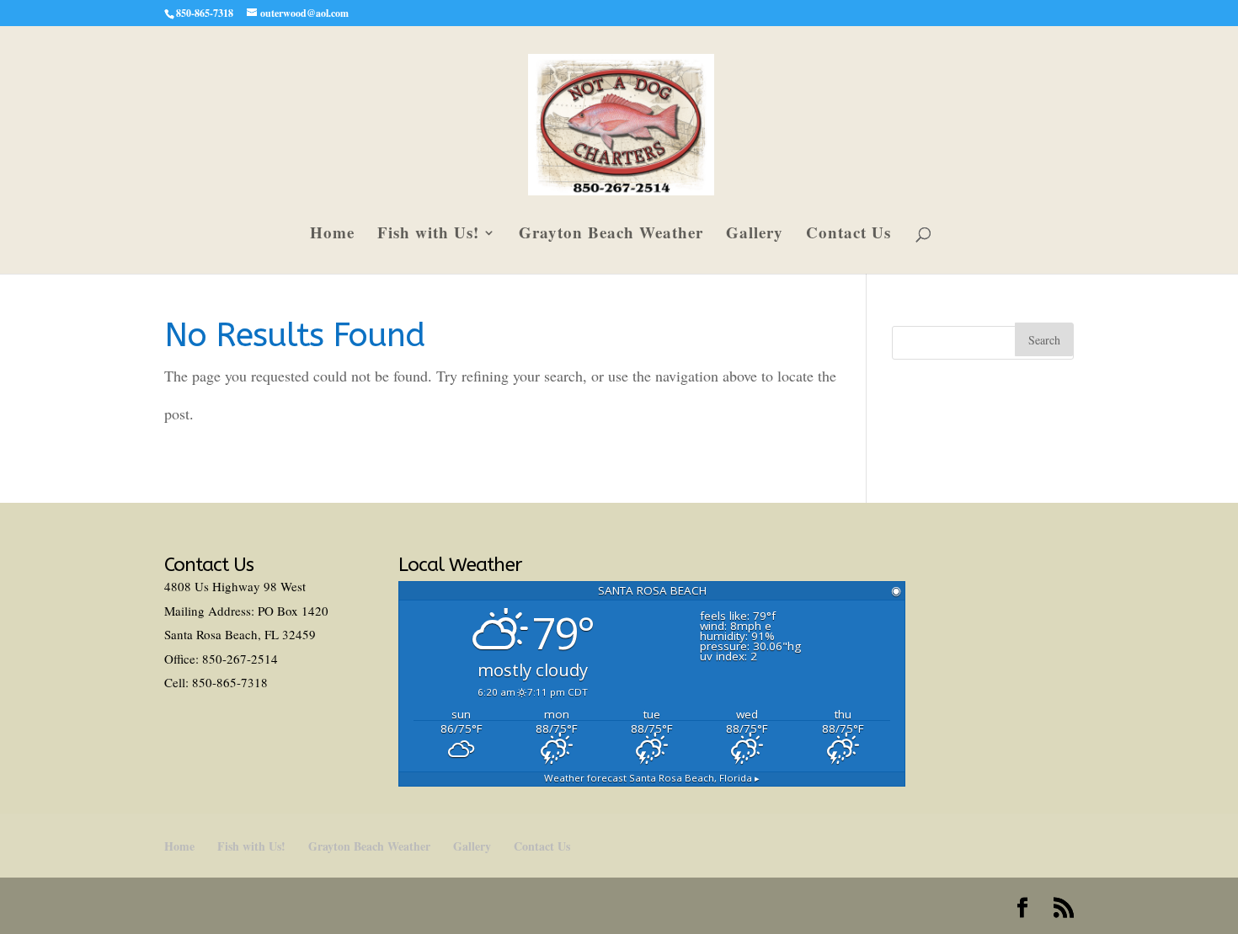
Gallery (754, 235)
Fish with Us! (428, 235)
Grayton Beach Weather (611, 235)
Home (332, 235)
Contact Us (848, 235)
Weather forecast (652, 777)
